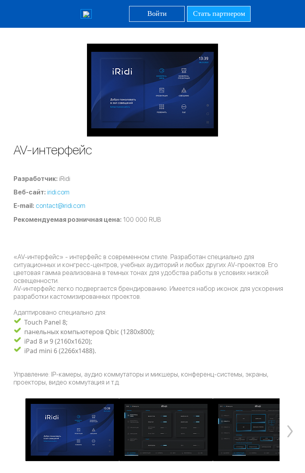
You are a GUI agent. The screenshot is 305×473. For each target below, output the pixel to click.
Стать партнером (219, 13)
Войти (157, 13)
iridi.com (58, 192)
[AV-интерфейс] (72, 429)
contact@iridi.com (60, 206)
